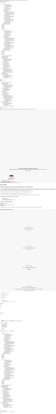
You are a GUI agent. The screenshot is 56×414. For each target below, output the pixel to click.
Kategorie (2, 80)
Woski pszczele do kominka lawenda (28, 247)
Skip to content (7, 1)
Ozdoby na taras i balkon (17, 182)
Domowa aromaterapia (5, 323)
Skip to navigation (2, 1)
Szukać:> (1, 411)
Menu (2, 328)
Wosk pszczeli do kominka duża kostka (29, 267)
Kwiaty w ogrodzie (4, 326)
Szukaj (12, 411)
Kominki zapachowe (9, 182)
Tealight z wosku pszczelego (29, 228)
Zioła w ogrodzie (4, 324)
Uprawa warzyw (4, 325)
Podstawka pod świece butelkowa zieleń (29, 287)
